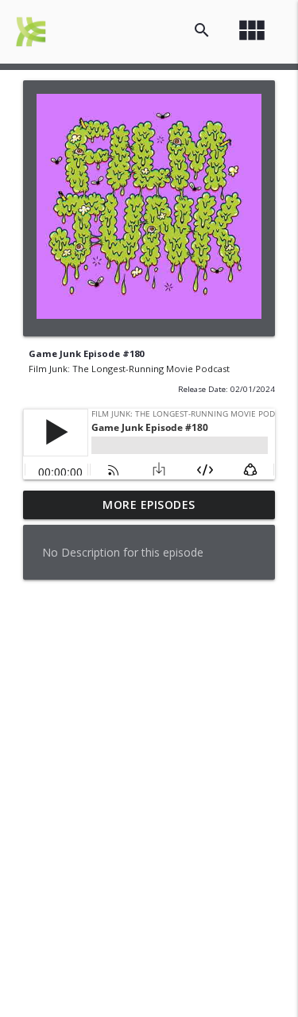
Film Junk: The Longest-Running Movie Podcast (129, 369)
